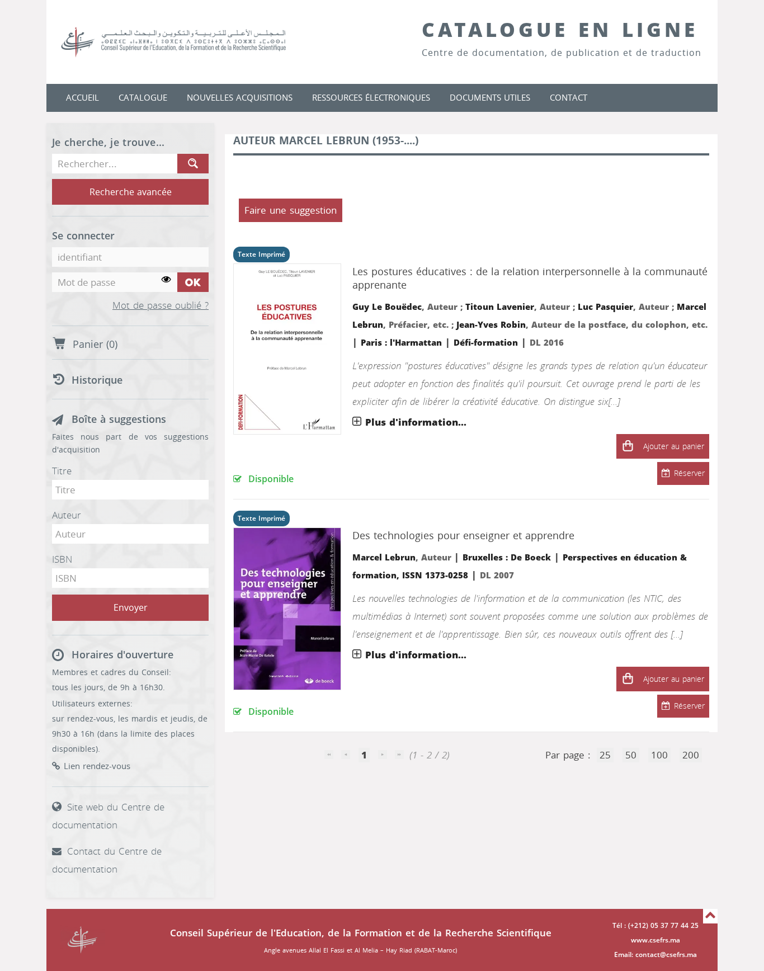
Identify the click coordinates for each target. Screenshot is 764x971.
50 (630, 755)
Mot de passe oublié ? (160, 306)
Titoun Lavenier (499, 307)
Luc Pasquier (605, 307)
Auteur (66, 515)
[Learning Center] (184, 42)
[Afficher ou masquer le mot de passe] (166, 280)
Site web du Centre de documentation (108, 816)
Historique (97, 380)
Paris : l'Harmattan (401, 343)
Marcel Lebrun (384, 557)
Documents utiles (490, 98)
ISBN (62, 559)
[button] (627, 446)
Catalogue (143, 98)
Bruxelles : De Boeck (507, 557)
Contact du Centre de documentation (107, 860)
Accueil (82, 98)
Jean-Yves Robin (491, 325)
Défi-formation (486, 343)
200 (690, 755)
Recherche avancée (130, 192)
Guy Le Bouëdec (387, 307)
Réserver (689, 473)
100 (659, 755)
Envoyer (131, 607)
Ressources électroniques (371, 98)
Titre (62, 471)
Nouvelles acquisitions (240, 98)
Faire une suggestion (290, 210)
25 (605, 755)
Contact (568, 98)
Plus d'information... (415, 422)
